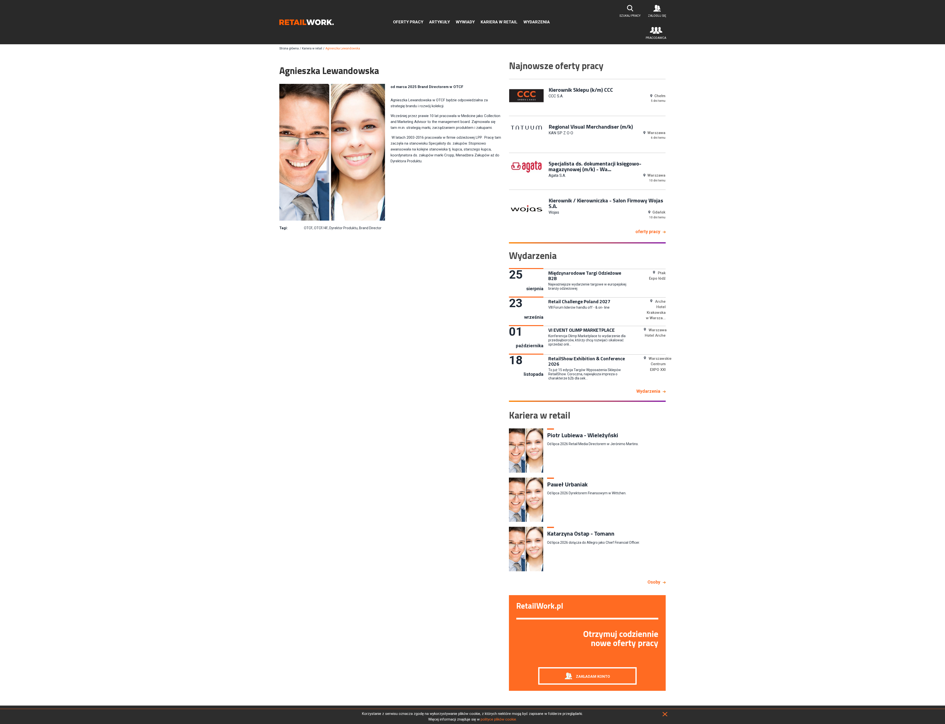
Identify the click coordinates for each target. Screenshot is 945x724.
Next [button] (669, 152)
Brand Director (370, 228)
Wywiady (465, 21)
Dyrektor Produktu (343, 228)
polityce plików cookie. (499, 719)
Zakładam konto (593, 676)
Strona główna (289, 48)
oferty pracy (647, 231)
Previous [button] (505, 152)
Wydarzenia (536, 21)
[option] (587, 97)
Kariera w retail (499, 21)
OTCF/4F (321, 228)
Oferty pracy (408, 21)
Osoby (653, 582)
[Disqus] (390, 304)
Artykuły (439, 21)
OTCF (308, 228)
